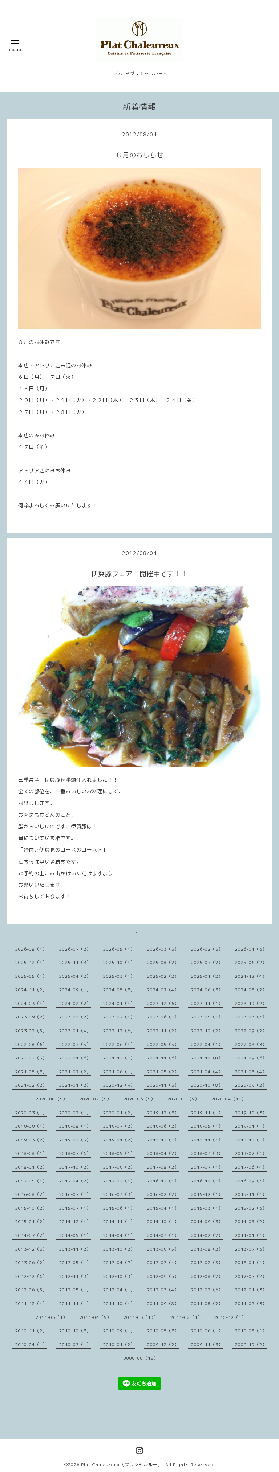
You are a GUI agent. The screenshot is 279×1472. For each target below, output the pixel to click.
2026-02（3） (207, 949)
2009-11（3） (207, 1344)
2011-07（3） (251, 1303)
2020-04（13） (228, 1099)
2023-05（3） (207, 1017)
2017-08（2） (163, 1167)
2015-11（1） (251, 1194)
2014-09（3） (207, 1221)
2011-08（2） (207, 1303)
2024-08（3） (119, 990)
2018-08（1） (31, 1153)
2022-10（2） (207, 1031)
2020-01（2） (119, 1113)
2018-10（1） (251, 1140)
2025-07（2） (207, 962)
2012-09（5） (163, 1276)
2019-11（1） (207, 1113)
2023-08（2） (75, 1017)
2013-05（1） (75, 1262)
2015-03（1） (207, 1208)
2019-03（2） (31, 1140)
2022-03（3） (251, 1044)
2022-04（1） (207, 1044)
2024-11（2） (31, 990)
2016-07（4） (75, 1194)
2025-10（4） (119, 962)
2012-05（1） (75, 1290)
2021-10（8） (207, 1058)
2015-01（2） (31, 1221)
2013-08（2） (207, 1249)
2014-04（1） (119, 1235)
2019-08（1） (75, 1126)
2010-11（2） (31, 1331)
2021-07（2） (75, 1072)
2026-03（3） (163, 949)
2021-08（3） (31, 1072)
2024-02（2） (75, 1003)
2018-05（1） (119, 1153)
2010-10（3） (75, 1331)
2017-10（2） (75, 1167)
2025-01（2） (207, 976)
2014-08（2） (251, 1221)
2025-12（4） (31, 962)
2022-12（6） (119, 1031)
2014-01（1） (251, 1235)
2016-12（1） (163, 1181)
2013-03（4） (163, 1262)
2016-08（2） (31, 1194)
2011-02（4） (186, 1317)
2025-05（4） (31, 976)
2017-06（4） (251, 1167)
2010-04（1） (31, 1344)
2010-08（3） (163, 1331)
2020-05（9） (183, 1099)
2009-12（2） (163, 1344)
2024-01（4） (119, 1003)
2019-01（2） (119, 1140)
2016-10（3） (207, 1181)
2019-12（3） (163, 1113)
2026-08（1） (31, 949)
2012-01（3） (251, 1290)
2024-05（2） (251, 990)
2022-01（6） (75, 1058)
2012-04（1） (119, 1290)
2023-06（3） (163, 1017)
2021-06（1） (119, 1072)
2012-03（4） (163, 1290)
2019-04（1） (251, 1126)
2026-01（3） (251, 949)
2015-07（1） (75, 1208)
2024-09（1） (75, 990)
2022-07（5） (75, 1044)
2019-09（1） (31, 1126)
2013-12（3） (31, 1249)
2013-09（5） (163, 1249)
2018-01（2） (31, 1167)
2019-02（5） (75, 1140)
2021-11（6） (163, 1058)
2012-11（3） (75, 1276)
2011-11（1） (75, 1303)
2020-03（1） (31, 1113)
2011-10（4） (119, 1303)
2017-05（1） (31, 1181)
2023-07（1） (119, 1017)
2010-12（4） (230, 1317)
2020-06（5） (139, 1099)
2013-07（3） (251, 1249)
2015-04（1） (163, 1208)
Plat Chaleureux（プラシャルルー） (121, 1464)
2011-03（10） (141, 1317)
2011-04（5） (96, 1317)
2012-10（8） (119, 1276)
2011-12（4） (31, 1303)
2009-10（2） (251, 1344)
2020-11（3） (163, 1085)
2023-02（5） (31, 1031)
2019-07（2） (119, 1126)
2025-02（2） (163, 976)
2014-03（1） (163, 1235)
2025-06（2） (251, 962)
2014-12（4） (75, 1221)
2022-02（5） (31, 1058)
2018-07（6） (75, 1153)
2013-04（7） (119, 1262)
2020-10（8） (207, 1085)
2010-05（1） (251, 1331)
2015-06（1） (119, 1208)
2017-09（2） (119, 1167)
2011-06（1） (52, 1317)
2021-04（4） (207, 1072)
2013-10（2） (119, 1249)
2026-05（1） (119, 949)
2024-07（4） (163, 990)
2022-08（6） (31, 1044)
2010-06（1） (207, 1331)
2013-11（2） (75, 1249)
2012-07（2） (251, 1276)
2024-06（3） (207, 990)
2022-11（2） (163, 1031)
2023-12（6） (163, 1003)
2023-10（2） (251, 1003)
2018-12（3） (163, 1140)
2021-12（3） (119, 1058)
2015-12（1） (207, 1194)
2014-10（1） (163, 1221)
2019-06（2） (163, 1126)
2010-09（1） (119, 1331)
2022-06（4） (119, 1044)
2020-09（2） (251, 1085)
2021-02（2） (31, 1085)
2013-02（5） (207, 1262)
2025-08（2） (163, 962)
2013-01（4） (251, 1262)
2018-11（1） (207, 1140)
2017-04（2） (75, 1181)
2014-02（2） (207, 1235)
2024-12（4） (251, 976)
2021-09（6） (251, 1058)
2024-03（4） (31, 1003)
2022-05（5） (163, 1044)
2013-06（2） (31, 1262)
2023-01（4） (75, 1031)
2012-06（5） (31, 1290)
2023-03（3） (251, 1017)
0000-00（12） (141, 1358)
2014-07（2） (31, 1235)
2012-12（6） (31, 1276)
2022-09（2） (251, 1031)
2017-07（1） (207, 1167)
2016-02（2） (163, 1194)
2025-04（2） (75, 976)
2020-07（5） (96, 1099)
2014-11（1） (119, 1221)
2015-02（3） (251, 1208)
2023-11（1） (207, 1003)
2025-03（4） (119, 976)
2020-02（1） (75, 1113)
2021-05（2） (163, 1072)
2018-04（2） (163, 1153)
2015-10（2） (31, 1208)
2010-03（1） (75, 1344)
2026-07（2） (75, 949)
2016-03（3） (119, 1194)
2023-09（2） (31, 1017)
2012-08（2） (207, 1276)
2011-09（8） (163, 1303)
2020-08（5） (52, 1099)
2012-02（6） (207, 1290)
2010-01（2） (119, 1344)
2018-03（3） (207, 1153)
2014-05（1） (75, 1235)
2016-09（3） (251, 1181)
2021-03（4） (251, 1072)
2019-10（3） (251, 1113)
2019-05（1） (207, 1126)
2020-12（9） (119, 1085)
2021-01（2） (75, 1085)
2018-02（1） (251, 1153)
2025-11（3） (75, 962)
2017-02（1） (119, 1181)
